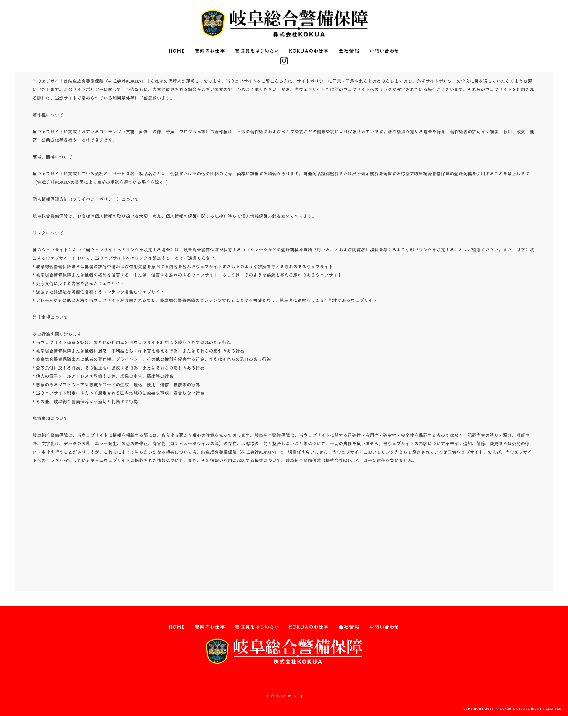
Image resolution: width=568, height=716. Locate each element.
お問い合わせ (384, 51)
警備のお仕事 (210, 51)
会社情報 (349, 51)
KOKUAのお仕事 (309, 51)
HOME (177, 51)
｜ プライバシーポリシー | (284, 696)
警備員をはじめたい (257, 51)
